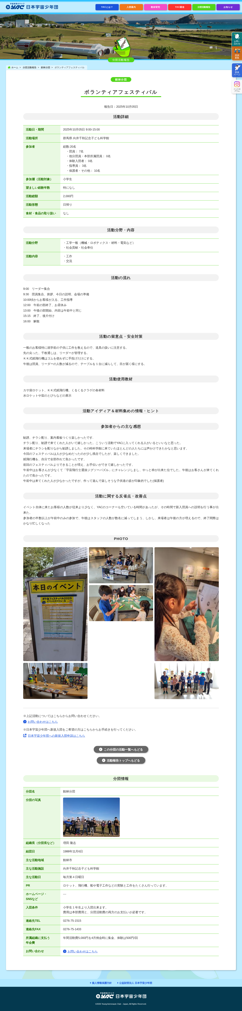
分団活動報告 (204, 7)
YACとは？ (107, 7)
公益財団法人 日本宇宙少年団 (135, 983)
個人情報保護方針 (102, 983)
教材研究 (155, 7)
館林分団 (45, 67)
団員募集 (237, 56)
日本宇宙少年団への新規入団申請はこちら (56, 735)
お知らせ (228, 7)
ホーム (14, 67)
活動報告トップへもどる (123, 760)
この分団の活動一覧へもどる (123, 749)
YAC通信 (180, 7)
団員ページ (237, 73)
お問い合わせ (237, 42)
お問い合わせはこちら (43, 722)
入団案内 (131, 7)
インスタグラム (237, 90)
